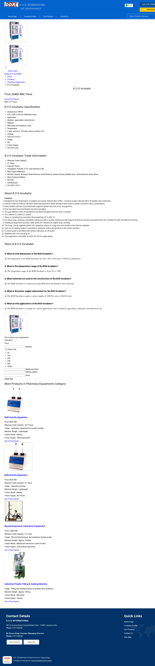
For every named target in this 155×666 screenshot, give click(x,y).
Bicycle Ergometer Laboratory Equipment (25, 526)
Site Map (127, 637)
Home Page (12, 16)
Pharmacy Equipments (16, 82)
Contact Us (64, 16)
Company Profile (30, 16)
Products (11, 79)
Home (9, 77)
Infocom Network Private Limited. (41, 660)
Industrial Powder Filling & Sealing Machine (26, 584)
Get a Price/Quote (12, 99)
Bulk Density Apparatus (16, 417)
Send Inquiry (12, 71)
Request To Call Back (13, 74)
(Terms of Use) (45, 657)
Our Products (48, 16)
